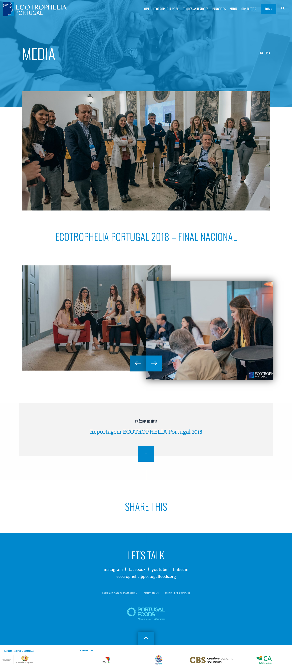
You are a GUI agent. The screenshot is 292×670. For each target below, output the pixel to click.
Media (233, 9)
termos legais (151, 593)
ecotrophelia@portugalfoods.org (146, 576)
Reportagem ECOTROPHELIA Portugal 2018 (146, 431)
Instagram (113, 569)
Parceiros (219, 9)
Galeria (265, 53)
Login (268, 9)
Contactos (248, 9)
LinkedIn (181, 569)
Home (145, 9)
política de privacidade (177, 593)
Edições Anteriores (195, 9)
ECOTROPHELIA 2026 (166, 9)
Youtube (159, 569)
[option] (96, 318)
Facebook (137, 569)
